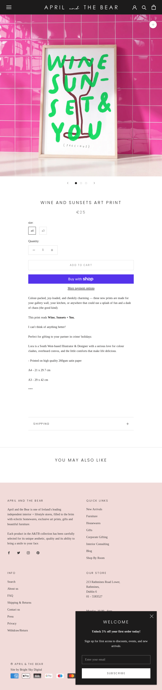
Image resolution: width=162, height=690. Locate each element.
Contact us (13, 609)
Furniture (91, 516)
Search (11, 581)
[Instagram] (28, 552)
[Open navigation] (8, 7)
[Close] (152, 616)
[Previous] (67, 183)
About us (12, 588)
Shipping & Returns (19, 602)
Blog (89, 551)
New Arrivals (94, 509)
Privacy (11, 623)
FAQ (10, 595)
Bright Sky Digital (31, 669)
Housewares (93, 523)
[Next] (94, 183)
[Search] (144, 7)
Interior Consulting (97, 544)
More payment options (81, 288)
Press (10, 616)
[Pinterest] (37, 552)
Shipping (41, 424)
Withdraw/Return (17, 630)
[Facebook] (8, 552)
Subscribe (116, 673)
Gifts (89, 530)
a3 (43, 230)
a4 (32, 230)
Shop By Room (95, 558)
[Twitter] (18, 552)
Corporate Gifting (97, 537)
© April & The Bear (27, 664)
